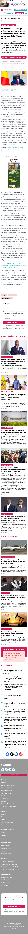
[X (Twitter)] (12, 754)
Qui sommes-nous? (7, 877)
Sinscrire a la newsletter (14, 322)
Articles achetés (6, 854)
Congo (4, 295)
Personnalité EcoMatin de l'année (11, 804)
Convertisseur (5, 825)
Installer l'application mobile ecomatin (14, 57)
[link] (14, 173)
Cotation (3, 814)
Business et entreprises (8, 785)
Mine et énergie (5, 796)
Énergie (3, 835)
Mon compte (5, 846)
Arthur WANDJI (9, 68)
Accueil (3, 291)
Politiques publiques (7, 790)
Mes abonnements (6, 848)
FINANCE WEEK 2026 (20, 9)
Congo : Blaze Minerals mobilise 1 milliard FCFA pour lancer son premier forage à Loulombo (13, 149)
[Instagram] (21, 754)
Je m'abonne (19, 13)
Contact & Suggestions (8, 869)
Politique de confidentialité (9, 864)
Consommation (5, 838)
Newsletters (4, 851)
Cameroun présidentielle (8, 806)
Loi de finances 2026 (7, 298)
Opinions (3, 801)
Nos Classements (6, 793)
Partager (7, 303)
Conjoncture (5, 798)
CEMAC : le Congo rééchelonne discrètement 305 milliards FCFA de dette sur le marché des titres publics (13, 265)
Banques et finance (7, 788)
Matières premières (7, 822)
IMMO (3, 832)
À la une (3, 782)
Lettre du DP (5, 885)
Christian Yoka (12, 295)
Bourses (3, 817)
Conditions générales (7, 861)
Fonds (3, 819)
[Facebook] (7, 754)
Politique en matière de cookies (10, 867)
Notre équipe (5, 882)
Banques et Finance (10, 291)
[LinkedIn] (16, 754)
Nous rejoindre (5, 880)
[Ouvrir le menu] (2, 13)
